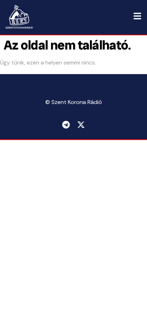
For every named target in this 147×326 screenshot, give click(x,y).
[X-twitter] (81, 125)
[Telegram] (66, 125)
